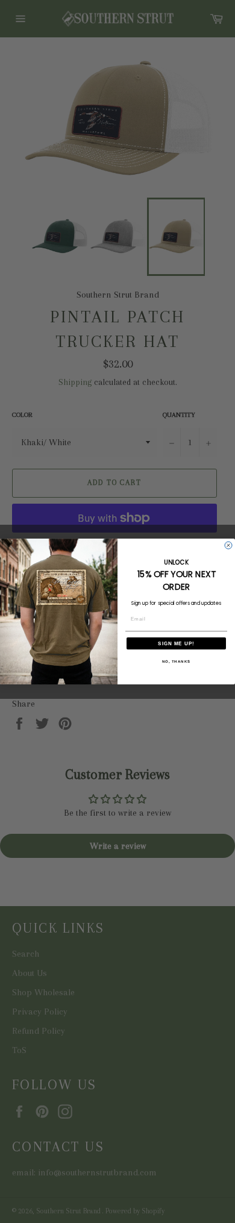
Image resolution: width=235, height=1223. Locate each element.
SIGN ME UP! (176, 643)
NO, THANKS (176, 661)
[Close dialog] (228, 545)
